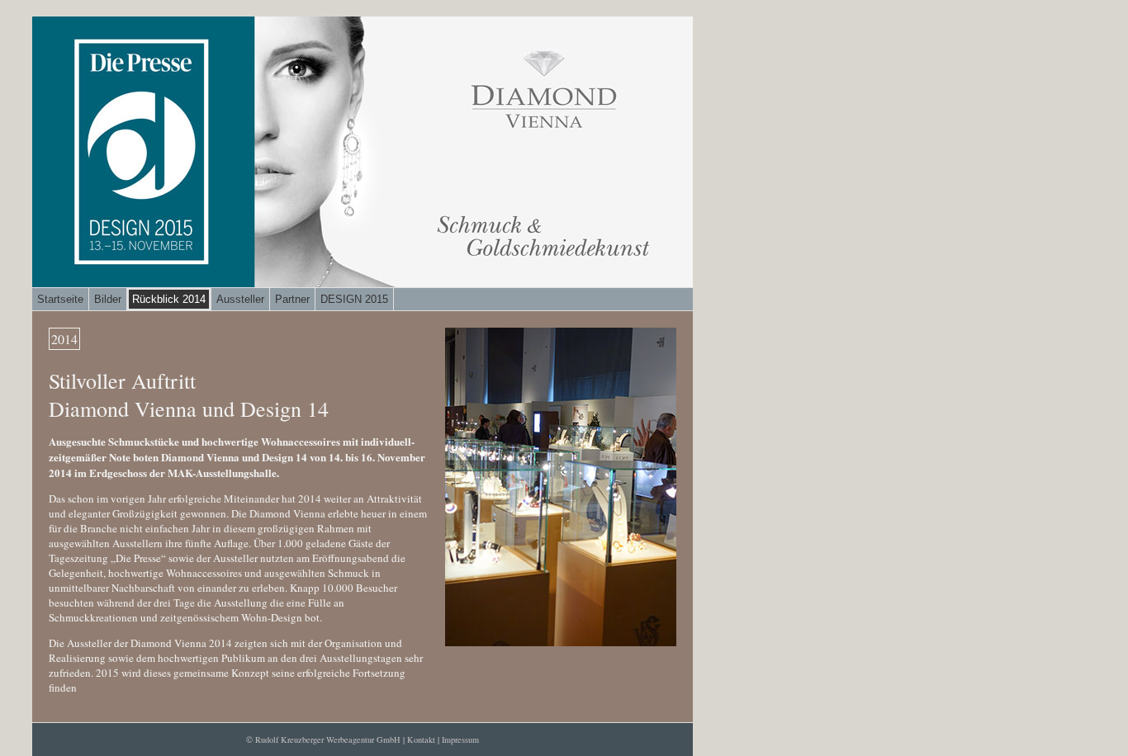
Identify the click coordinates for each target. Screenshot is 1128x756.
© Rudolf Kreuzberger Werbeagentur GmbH (323, 739)
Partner (292, 299)
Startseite (60, 299)
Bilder (107, 299)
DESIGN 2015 (354, 299)
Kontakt (421, 739)
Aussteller (240, 299)
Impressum (460, 739)
